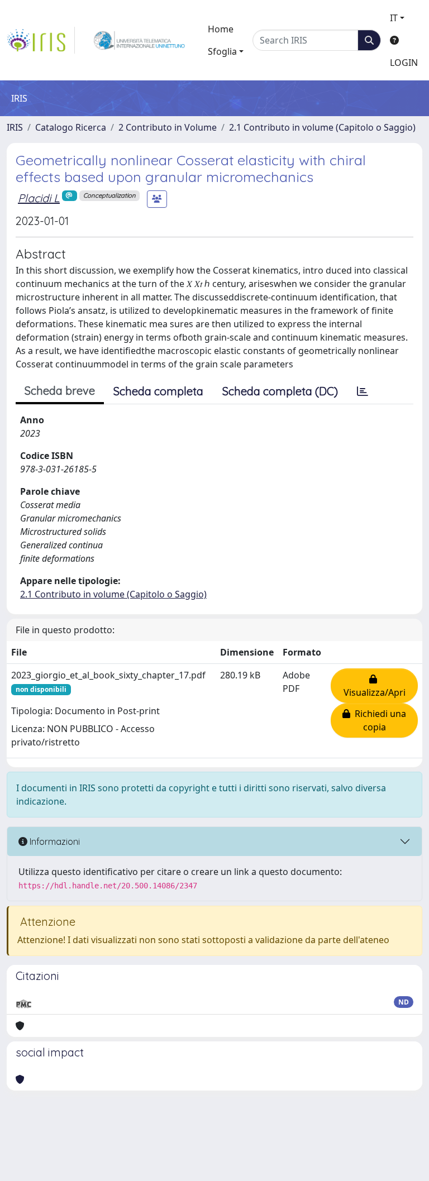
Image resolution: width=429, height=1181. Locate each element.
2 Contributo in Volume (167, 127)
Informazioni (53, 841)
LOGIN (404, 62)
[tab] (362, 391)
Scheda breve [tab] (60, 391)
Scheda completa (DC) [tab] (280, 391)
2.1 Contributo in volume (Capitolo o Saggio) (322, 127)
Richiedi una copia (378, 720)
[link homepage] (41, 40)
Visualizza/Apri (375, 686)
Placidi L (39, 198)
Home (220, 29)
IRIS (15, 127)
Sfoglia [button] (222, 51)
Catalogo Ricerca (70, 127)
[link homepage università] (139, 40)
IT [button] (394, 18)
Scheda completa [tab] (158, 391)
